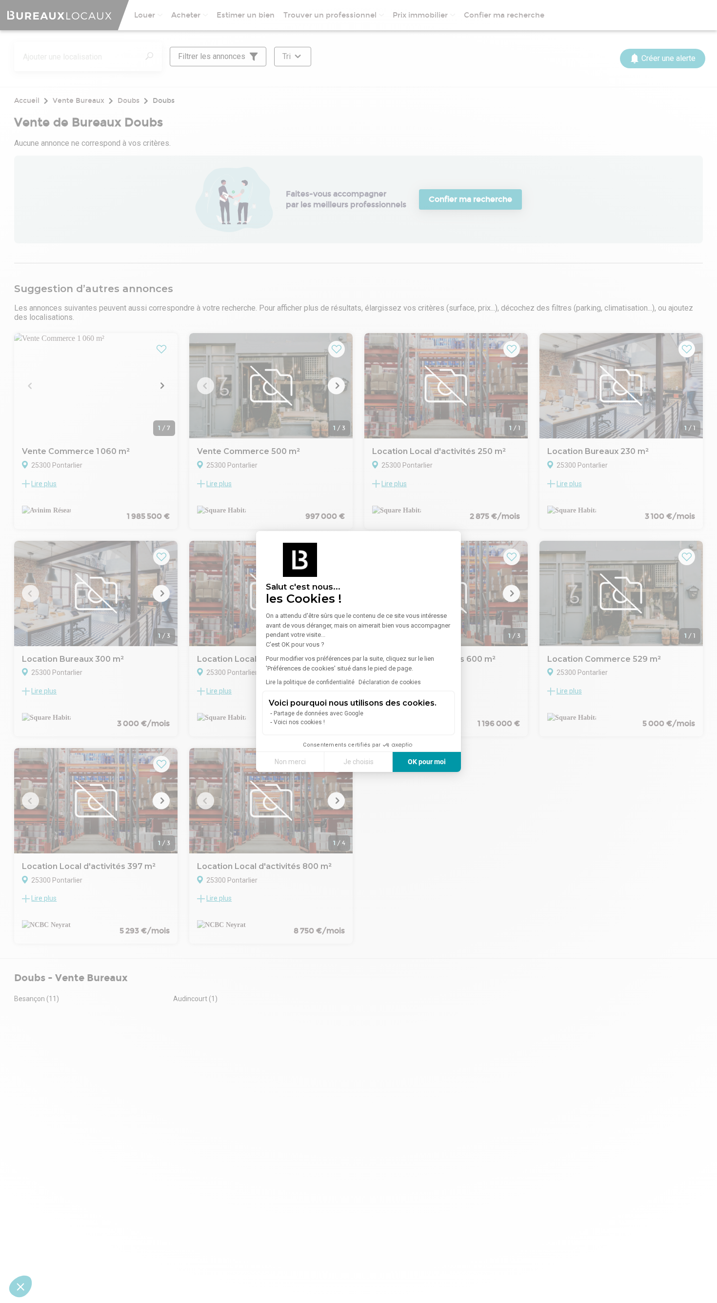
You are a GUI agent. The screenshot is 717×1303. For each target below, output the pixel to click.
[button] (20, 1286)
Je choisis (358, 762)
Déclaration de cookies (389, 682)
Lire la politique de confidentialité (310, 682)
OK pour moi (427, 762)
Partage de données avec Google (318, 713)
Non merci (290, 762)
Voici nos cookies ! (299, 722)
